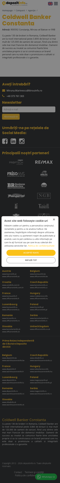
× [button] (54, 219)
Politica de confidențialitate (41, 245)
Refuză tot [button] (31, 260)
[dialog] (29, 241)
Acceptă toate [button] (31, 252)
